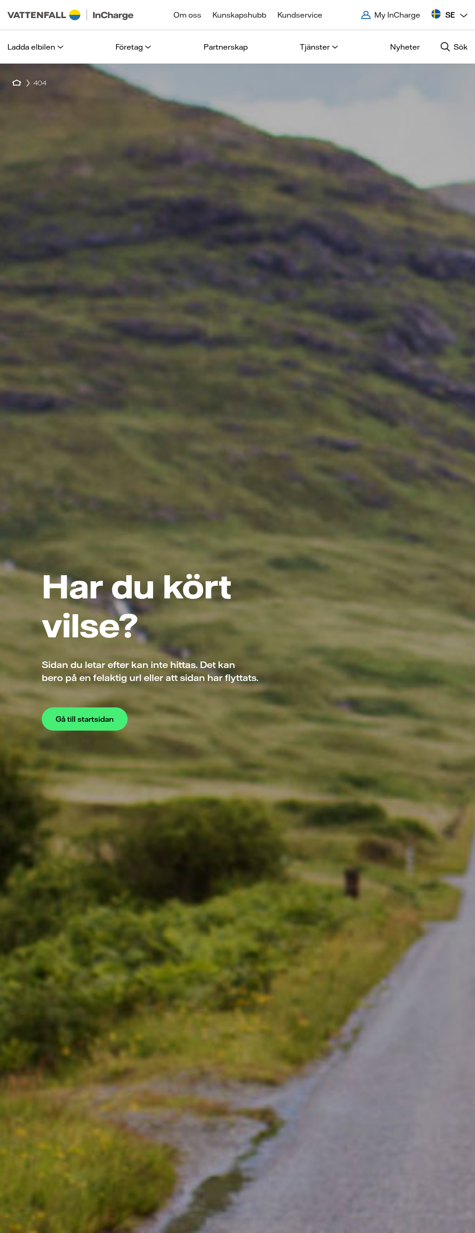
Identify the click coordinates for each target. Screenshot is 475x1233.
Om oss (187, 14)
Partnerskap (226, 46)
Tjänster (315, 46)
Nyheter (405, 46)
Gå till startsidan (85, 719)
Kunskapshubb (239, 14)
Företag (129, 46)
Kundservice (299, 14)
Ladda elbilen (31, 46)
